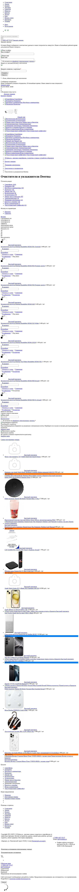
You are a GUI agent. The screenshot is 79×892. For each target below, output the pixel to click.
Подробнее (4, 252)
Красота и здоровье (25, 127)
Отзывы (7, 21)
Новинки (8, 795)
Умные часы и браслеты (30, 122)
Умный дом (21, 117)
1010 (14, 184)
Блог (6, 16)
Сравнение (18, 254)
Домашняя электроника (30, 125)
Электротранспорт (25, 124)
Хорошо (4, 882)
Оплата (7, 6)
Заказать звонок (18, 40)
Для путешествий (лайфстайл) (36, 131)
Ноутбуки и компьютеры (31, 102)
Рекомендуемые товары (12, 798)
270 (15, 195)
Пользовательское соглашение (11, 852)
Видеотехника (20, 119)
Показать (8, 212)
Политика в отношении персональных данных (16, 849)
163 (22, 188)
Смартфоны (18, 99)
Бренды (7, 13)
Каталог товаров (9, 94)
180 (13, 186)
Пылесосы (16, 104)
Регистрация (9, 26)
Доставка (8, 7)
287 (22, 196)
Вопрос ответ (9, 18)
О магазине (8, 2)
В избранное (6, 256)
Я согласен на (19, 61)
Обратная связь (6, 863)
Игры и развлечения (26, 129)
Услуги (7, 14)
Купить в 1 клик (7, 254)
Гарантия (8, 9)
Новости (7, 11)
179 (14, 191)
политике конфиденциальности (20, 879)
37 (19, 203)
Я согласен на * (19, 420)
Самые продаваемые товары (10, 439)
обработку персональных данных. (23, 61)
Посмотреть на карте (39, 841)
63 (25, 205)
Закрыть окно (5, 85)
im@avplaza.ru (62, 839)
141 (13, 189)
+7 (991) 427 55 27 (7, 40)
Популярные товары (11, 797)
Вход (6, 24)
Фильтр (3, 216)
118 (19, 202)
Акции (7, 4)
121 (22, 200)
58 (15, 193)
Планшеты (17, 101)
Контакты (8, 19)
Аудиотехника (20, 120)
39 (18, 198)
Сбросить (8, 213)
